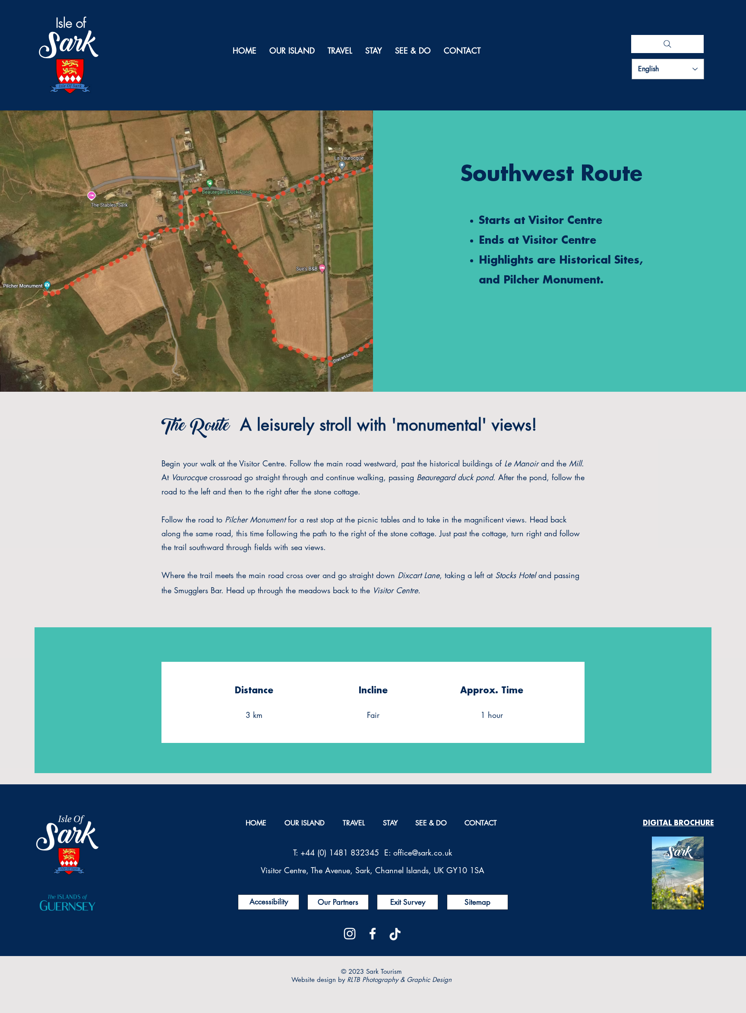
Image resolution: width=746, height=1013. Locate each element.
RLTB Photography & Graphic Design (399, 979)
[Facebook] (372, 933)
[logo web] (395, 933)
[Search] (667, 44)
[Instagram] (349, 933)
